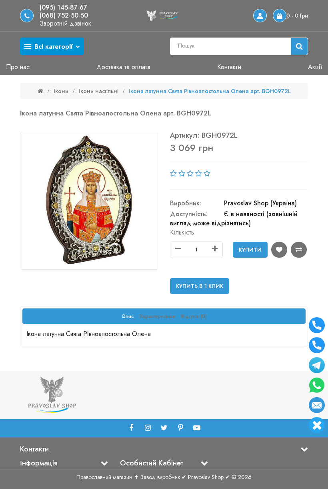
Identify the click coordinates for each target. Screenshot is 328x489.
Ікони (61, 91)
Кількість (182, 232)
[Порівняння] (299, 250)
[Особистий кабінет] (260, 15)
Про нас (18, 67)
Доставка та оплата (123, 67)
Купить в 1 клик (199, 286)
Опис (128, 316)
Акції (315, 67)
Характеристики (157, 316)
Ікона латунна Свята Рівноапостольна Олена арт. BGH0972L (210, 91)
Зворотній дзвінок (65, 24)
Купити (250, 250)
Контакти (229, 67)
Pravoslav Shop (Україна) (260, 203)
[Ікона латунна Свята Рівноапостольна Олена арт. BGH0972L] (89, 201)
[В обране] (279, 250)
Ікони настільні (98, 91)
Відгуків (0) (194, 316)
